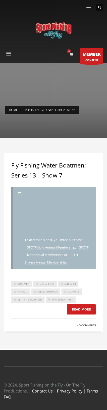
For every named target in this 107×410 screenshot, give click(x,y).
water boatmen (62, 299)
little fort (47, 284)
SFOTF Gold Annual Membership (51, 247)
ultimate (73, 291)
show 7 (22, 291)
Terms (92, 391)
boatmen (23, 284)
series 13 (70, 284)
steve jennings (47, 291)
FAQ (7, 397)
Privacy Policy (69, 391)
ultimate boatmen (29, 299)
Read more (81, 309)
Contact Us (42, 391)
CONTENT (92, 56)
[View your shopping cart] (71, 54)
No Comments (86, 325)
